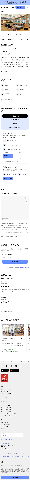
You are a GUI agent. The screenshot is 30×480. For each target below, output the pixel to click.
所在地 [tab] (20, 39)
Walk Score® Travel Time (24, 267)
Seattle (20, 361)
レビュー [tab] (27, 39)
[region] (15, 208)
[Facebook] (6, 366)
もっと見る (4, 71)
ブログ (3, 399)
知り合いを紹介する (6, 411)
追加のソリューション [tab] (15, 127)
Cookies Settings (5, 456)
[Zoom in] (26, 198)
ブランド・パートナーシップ (8, 415)
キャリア (3, 395)
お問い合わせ (4, 422)
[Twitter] (16, 366)
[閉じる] (28, 3)
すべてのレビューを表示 (7, 311)
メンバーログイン (5, 424)
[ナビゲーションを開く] (27, 7)
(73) (6, 51)
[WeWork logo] (4, 7)
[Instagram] (11, 366)
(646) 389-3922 (5, 443)
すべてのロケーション (5, 361)
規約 (15, 453)
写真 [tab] (3, 39)
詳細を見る (23, 3)
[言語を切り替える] (13, 7)
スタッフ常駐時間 (6, 54)
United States (14, 361)
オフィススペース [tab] (11, 39)
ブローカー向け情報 (6, 407)
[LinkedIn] (20, 366)
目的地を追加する (7, 254)
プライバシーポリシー (6, 453)
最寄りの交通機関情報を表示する (9, 236)
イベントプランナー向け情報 (8, 413)
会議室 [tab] (15, 123)
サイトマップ (25, 456)
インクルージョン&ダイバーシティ (10, 393)
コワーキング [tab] (15, 120)
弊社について (4, 391)
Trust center (4, 401)
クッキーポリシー (23, 453)
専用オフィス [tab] (15, 116)
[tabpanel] (15, 25)
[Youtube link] (2, 366)
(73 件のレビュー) (10, 278)
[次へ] (3, 2)
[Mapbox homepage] (5, 219)
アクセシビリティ (15, 456)
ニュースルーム (5, 397)
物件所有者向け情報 (6, 409)
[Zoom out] (26, 201)
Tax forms (3, 428)
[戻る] (2, 2)
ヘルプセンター (5, 426)
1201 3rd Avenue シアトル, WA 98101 (10, 193)
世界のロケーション (6, 389)
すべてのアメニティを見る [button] (8, 99)
